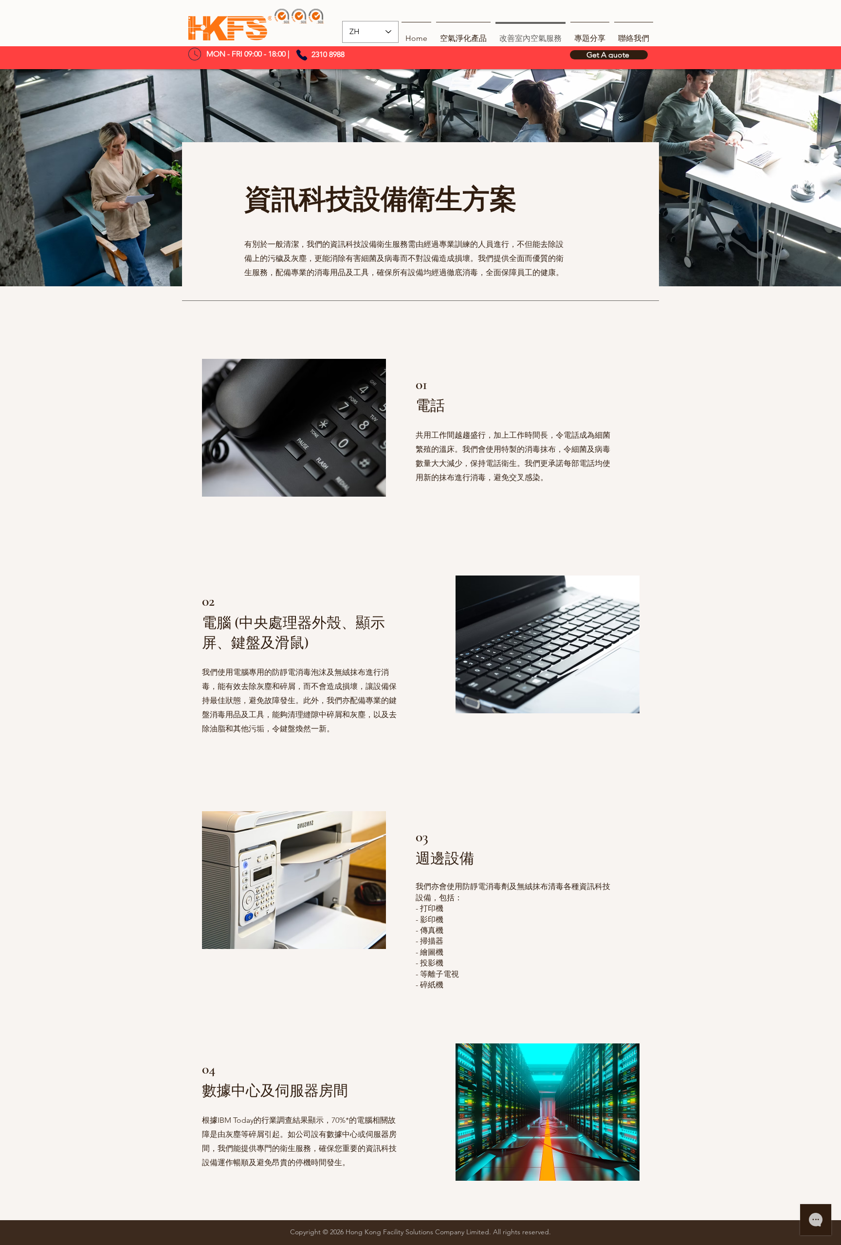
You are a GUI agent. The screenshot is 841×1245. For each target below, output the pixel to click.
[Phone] (301, 55)
